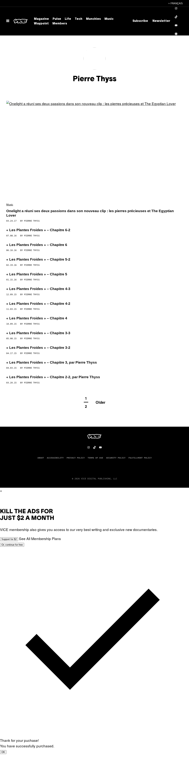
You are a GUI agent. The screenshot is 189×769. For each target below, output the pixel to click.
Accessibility (55, 457)
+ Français (175, 3)
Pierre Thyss (32, 221)
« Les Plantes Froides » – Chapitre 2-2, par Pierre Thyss (53, 377)
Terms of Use (95, 457)
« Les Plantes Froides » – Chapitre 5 (36, 274)
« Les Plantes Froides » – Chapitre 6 (36, 245)
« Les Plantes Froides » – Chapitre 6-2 (38, 230)
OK (3, 752)
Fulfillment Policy (140, 457)
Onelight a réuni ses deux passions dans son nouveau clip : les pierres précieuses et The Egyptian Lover (90, 213)
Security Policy (116, 457)
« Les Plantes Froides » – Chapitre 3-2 (38, 348)
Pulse (57, 19)
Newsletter (161, 21)
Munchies (93, 19)
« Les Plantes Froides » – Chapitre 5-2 (38, 259)
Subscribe (140, 21)
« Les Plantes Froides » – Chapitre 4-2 (38, 304)
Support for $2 (9, 539)
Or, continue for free (12, 544)
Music (109, 19)
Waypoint (41, 23)
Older (100, 402)
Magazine (41, 19)
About (40, 457)
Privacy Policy (76, 457)
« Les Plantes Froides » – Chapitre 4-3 (38, 289)
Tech (78, 19)
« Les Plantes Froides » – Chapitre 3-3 (38, 333)
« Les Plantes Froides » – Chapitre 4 (36, 318)
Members (59, 23)
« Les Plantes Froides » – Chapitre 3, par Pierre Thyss (51, 362)
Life (68, 19)
